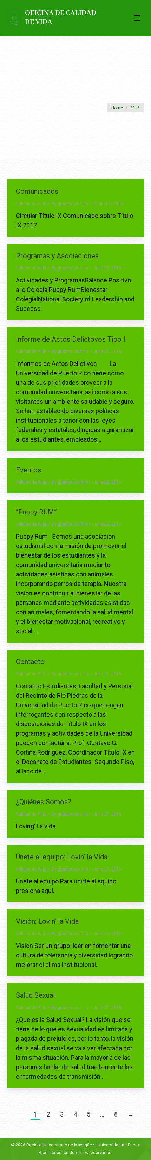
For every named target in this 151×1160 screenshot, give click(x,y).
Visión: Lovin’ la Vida (47, 921)
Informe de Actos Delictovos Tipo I (70, 339)
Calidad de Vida (31, 203)
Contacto (30, 661)
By (70, 203)
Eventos (28, 470)
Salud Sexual (35, 995)
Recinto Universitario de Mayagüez (60, 1144)
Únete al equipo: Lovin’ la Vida (61, 857)
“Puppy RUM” (36, 512)
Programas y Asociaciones (57, 256)
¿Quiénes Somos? (43, 802)
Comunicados (37, 191)
